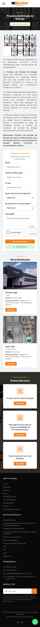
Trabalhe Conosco (9, 496)
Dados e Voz (7, 556)
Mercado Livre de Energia (12, 537)
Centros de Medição (10, 540)
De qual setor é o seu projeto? (18, 203)
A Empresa (7, 487)
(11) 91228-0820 (11, 570)
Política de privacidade (11, 509)
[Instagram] (18, 622)
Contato (6, 506)
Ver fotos (11, 310)
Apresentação (8, 503)
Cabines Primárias (9, 520)
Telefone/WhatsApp (14, 173)
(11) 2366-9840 (11, 567)
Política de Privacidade (21, 599)
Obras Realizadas (9, 500)
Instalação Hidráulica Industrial (14, 528)
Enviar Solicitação (20, 242)
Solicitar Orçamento (20, 24)
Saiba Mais (20, 403)
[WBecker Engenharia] (20, 4)
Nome (7, 162)
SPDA (5, 547)
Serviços (6, 490)
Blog (5, 493)
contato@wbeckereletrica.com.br (18, 573)
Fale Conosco (21, 247)
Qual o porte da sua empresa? (18, 193)
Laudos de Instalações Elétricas (14, 543)
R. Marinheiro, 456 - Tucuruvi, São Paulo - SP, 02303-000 (21, 578)
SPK (4, 550)
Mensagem (10, 214)
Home (5, 484)
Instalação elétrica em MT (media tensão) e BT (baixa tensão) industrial (19, 524)
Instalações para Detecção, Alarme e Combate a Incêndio (20, 533)
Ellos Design (29, 617)
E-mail (8, 183)
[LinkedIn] (22, 622)
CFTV (5, 553)
